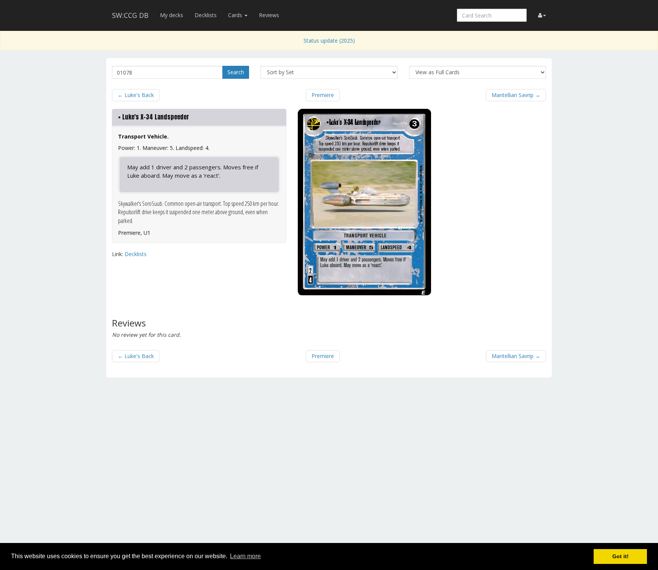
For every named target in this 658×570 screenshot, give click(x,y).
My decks (171, 15)
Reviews (269, 15)
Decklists (206, 15)
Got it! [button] (620, 556)
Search (235, 72)
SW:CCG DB (130, 15)
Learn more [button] (245, 556)
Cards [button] (236, 15)
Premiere (322, 95)
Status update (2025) (329, 40)
